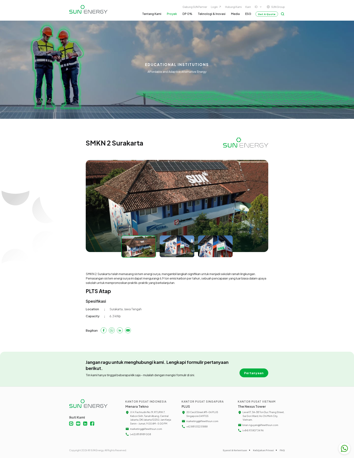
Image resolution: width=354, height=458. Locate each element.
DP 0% (187, 14)
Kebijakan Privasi (263, 450)
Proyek (172, 14)
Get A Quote (267, 14)
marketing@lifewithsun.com (146, 428)
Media (235, 14)
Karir (248, 6)
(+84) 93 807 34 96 (253, 430)
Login (214, 6)
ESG (248, 14)
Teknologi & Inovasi (211, 14)
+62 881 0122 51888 (197, 426)
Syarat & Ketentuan (235, 450)
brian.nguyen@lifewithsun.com (260, 425)
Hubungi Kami (233, 6)
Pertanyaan (254, 373)
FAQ (282, 450)
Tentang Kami (151, 14)
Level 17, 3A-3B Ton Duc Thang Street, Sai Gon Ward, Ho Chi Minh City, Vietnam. (263, 416)
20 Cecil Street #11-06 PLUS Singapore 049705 (202, 414)
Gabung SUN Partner (195, 6)
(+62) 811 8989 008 (140, 434)
